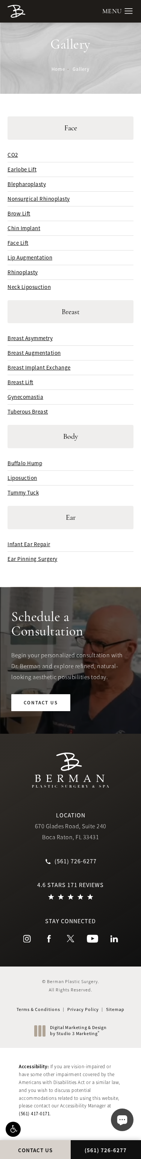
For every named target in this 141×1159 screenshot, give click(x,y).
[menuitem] (27, 939)
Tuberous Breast (28, 411)
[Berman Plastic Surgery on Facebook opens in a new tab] (49, 939)
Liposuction (22, 477)
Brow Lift (19, 213)
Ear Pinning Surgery (33, 558)
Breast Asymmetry (30, 338)
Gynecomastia (25, 396)
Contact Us (41, 702)
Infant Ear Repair (29, 544)
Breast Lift (20, 382)
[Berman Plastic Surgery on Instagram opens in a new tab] (27, 939)
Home (58, 69)
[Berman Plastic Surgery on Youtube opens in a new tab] (92, 939)
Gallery (81, 69)
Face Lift (18, 242)
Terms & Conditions (38, 1009)
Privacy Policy (83, 1009)
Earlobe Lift (22, 169)
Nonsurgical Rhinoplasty (39, 198)
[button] (13, 1129)
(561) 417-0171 (34, 1113)
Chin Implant (24, 228)
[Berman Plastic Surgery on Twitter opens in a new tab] (71, 939)
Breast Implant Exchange (39, 367)
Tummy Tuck (23, 492)
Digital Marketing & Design (78, 1031)
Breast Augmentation (34, 352)
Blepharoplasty (27, 184)
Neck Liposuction (29, 286)
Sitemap (115, 1009)
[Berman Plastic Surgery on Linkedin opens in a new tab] (114, 939)
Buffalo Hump (25, 463)
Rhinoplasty (23, 272)
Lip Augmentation (30, 257)
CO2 (13, 154)
